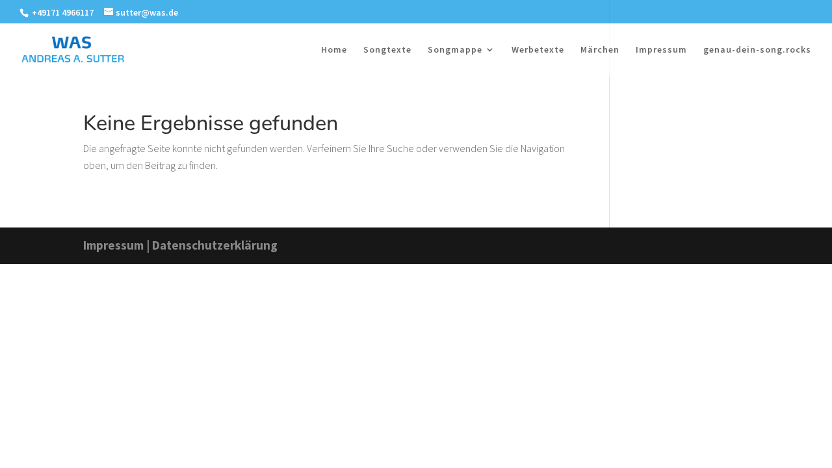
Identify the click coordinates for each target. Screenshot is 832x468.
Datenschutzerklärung (215, 245)
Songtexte (387, 50)
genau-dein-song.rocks (757, 50)
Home (334, 50)
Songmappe (455, 50)
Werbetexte (538, 50)
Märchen (599, 50)
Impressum (661, 50)
